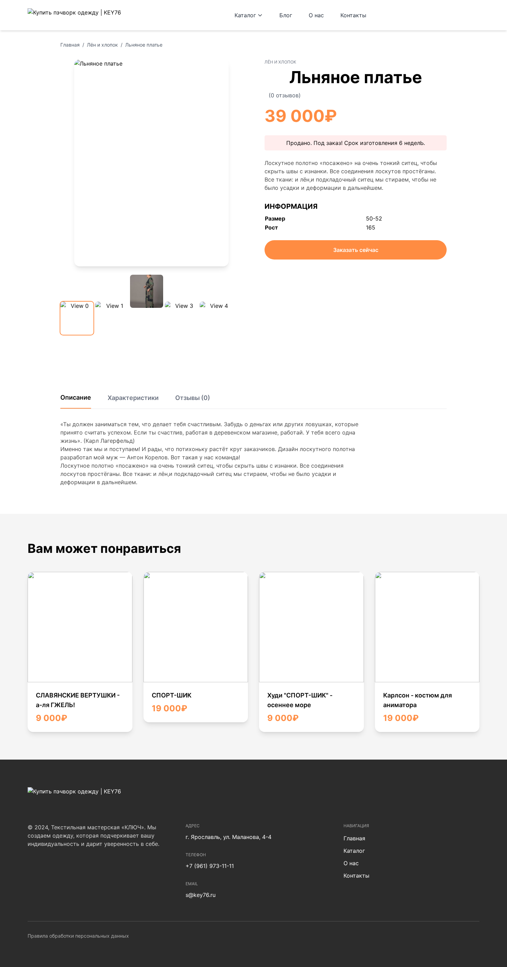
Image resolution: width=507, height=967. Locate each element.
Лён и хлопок (102, 45)
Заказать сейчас (355, 249)
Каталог (245, 15)
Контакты (353, 15)
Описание (75, 397)
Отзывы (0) (192, 397)
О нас (316, 15)
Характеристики (133, 397)
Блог (285, 15)
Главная (70, 45)
